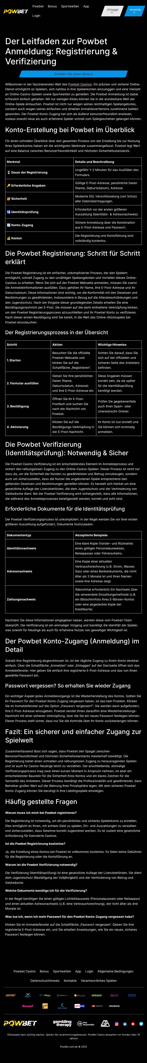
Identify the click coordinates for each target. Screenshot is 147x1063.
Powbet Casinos (80, 84)
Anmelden (135, 11)
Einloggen (113, 11)
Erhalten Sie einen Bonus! (73, 74)
